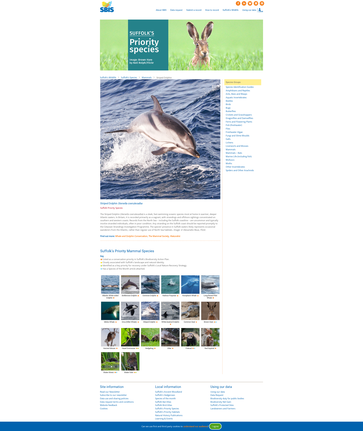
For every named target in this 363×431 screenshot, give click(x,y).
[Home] (107, 6)
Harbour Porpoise (169, 295)
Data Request (216, 395)
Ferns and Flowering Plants (239, 121)
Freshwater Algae (234, 132)
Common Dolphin (149, 295)
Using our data (249, 10)
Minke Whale (109, 322)
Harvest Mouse (109, 348)
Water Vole (128, 372)
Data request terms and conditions (117, 401)
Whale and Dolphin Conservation (131, 236)
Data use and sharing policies (114, 398)
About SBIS (161, 10)
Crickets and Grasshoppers (239, 114)
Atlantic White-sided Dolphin (110, 296)
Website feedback (108, 405)
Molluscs (230, 159)
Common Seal (189, 322)
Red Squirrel (209, 348)
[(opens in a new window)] (238, 3)
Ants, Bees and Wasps (236, 93)
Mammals (147, 77)
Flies (228, 128)
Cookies (104, 408)
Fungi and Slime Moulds (237, 135)
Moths (229, 163)
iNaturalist (175, 236)
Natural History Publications (168, 415)
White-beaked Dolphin (170, 322)
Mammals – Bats (234, 152)
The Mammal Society (159, 236)
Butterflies (231, 111)
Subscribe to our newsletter (113, 395)
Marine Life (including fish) (239, 156)
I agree (215, 426)
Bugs (228, 107)
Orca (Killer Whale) (129, 322)
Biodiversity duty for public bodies (227, 398)
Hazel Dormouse (128, 348)
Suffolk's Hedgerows (165, 395)
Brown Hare (208, 322)
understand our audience (195, 426)
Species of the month (165, 398)
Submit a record (193, 10)
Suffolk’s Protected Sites (222, 405)
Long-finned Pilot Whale (210, 296)
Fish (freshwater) (234, 125)
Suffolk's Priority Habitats (167, 411)
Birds (228, 104)
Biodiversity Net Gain (220, 401)
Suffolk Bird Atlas (163, 405)
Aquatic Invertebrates (236, 97)
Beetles (229, 100)
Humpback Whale (189, 295)
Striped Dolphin (149, 322)
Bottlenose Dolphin (129, 295)
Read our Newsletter (110, 391)
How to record (212, 10)
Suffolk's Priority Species (167, 408)
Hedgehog (149, 348)
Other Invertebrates (235, 166)
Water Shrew (108, 372)
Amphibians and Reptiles (238, 90)
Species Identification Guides (240, 86)
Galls (228, 139)
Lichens (229, 142)
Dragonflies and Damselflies (239, 118)
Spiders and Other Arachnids (240, 170)
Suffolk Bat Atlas (163, 401)
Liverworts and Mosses (237, 145)
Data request (176, 10)
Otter (169, 348)
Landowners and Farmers (222, 408)
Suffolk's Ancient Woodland (168, 391)
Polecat (189, 348)
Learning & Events (164, 418)
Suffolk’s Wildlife (231, 10)
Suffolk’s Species (129, 77)
